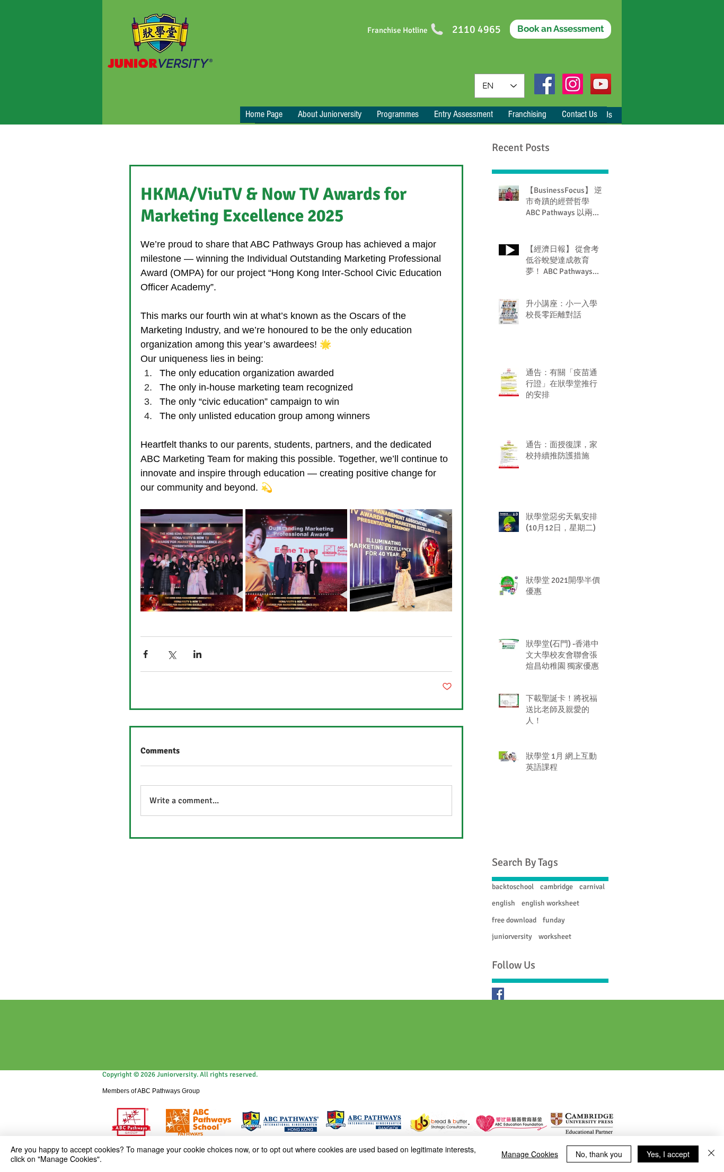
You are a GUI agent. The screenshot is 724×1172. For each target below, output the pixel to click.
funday (554, 920)
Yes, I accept (668, 1154)
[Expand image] (191, 560)
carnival (592, 886)
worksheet (554, 936)
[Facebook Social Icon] (544, 84)
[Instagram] (572, 84)
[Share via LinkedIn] (197, 654)
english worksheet (550, 903)
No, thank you (599, 1154)
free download (514, 920)
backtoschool (513, 886)
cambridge (556, 886)
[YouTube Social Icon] (600, 84)
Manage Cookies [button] (529, 1154)
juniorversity (512, 936)
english (503, 903)
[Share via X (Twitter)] (171, 654)
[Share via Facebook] (145, 654)
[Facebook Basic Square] (498, 994)
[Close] (711, 1154)
